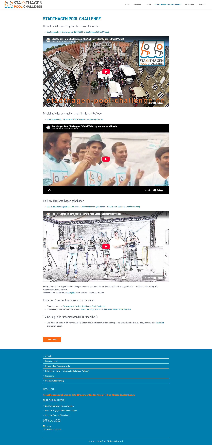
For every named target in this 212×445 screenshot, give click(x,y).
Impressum (49, 376)
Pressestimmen (51, 361)
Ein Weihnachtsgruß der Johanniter (59, 406)
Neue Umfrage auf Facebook (57, 415)
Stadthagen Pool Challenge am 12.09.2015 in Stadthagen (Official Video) (78, 32)
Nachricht (160, 322)
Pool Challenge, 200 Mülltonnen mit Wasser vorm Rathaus (106, 309)
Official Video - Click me (52, 429)
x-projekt (70, 292)
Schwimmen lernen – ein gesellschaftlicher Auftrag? (67, 371)
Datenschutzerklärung (54, 380)
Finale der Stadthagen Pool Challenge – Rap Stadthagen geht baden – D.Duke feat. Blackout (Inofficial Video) (93, 206)
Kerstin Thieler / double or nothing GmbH (110, 441)
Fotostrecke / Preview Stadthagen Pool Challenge (84, 306)
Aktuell (48, 356)
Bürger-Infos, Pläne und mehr (57, 366)
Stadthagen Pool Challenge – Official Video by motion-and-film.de (75, 119)
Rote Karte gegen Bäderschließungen (61, 410)
